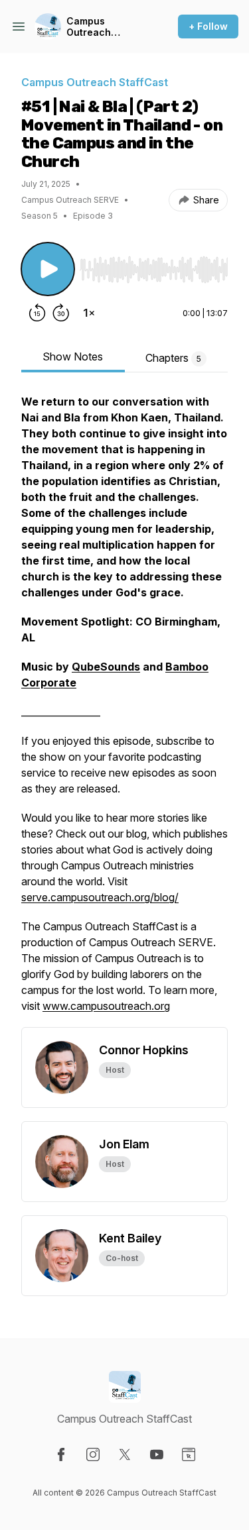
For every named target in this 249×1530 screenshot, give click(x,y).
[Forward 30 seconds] (61, 312)
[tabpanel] (124, 710)
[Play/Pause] (47, 269)
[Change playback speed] (89, 312)
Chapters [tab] (173, 357)
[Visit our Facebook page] (61, 1454)
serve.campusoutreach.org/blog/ (100, 897)
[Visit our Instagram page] (93, 1454)
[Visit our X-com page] (124, 1454)
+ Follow (208, 26)
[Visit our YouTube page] (156, 1454)
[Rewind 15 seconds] (37, 312)
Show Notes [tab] (72, 356)
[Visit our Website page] (188, 1454)
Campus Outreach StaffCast (89, 26)
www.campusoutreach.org (106, 1005)
